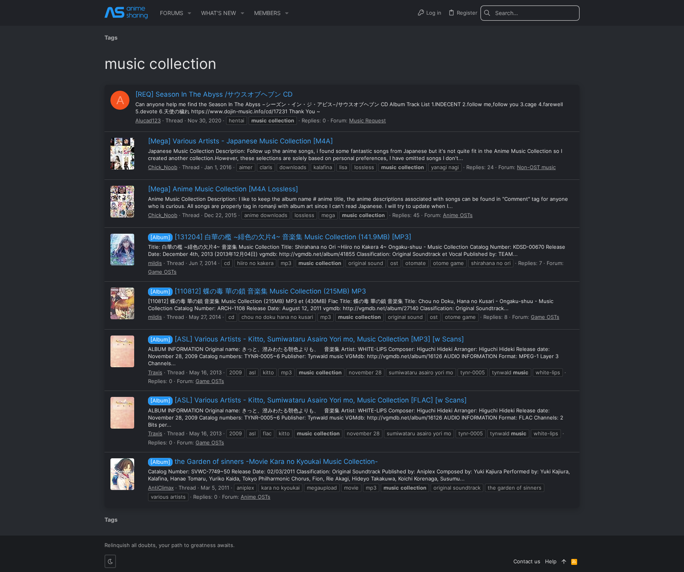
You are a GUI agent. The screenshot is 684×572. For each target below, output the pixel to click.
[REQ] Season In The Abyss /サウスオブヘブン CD (214, 94)
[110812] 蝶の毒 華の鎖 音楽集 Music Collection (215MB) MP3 (258, 291)
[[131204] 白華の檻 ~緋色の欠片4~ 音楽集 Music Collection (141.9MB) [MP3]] (122, 249)
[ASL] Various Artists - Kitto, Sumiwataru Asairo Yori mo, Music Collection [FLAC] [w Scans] (308, 400)
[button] (189, 13)
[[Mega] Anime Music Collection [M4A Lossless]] (122, 201)
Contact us (526, 561)
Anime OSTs (458, 215)
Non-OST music (536, 167)
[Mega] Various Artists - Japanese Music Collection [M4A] (240, 141)
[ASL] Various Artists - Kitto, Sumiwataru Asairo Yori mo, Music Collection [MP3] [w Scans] (307, 339)
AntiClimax (161, 487)
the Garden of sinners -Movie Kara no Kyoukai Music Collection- (264, 461)
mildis (155, 263)
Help (551, 561)
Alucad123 (148, 120)
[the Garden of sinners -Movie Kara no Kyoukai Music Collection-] (122, 474)
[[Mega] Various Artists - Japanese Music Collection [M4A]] (122, 154)
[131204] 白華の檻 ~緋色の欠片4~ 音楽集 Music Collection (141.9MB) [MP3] (280, 237)
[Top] (564, 561)
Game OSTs (162, 272)
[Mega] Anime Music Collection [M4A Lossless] (223, 189)
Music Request (367, 120)
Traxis (155, 372)
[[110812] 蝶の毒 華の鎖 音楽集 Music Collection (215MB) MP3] (122, 303)
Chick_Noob (162, 167)
